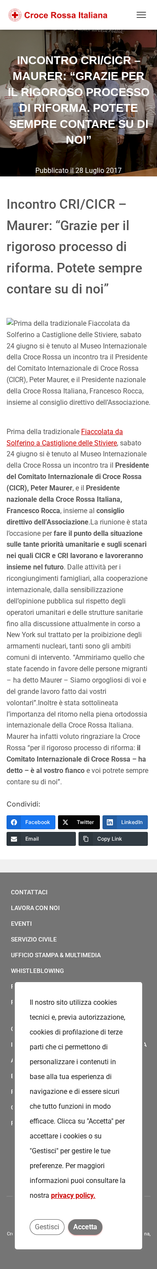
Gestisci (47, 1227)
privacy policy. (73, 1195)
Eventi (21, 923)
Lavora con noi (35, 907)
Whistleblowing (37, 970)
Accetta (85, 1227)
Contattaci (29, 892)
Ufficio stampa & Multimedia (56, 955)
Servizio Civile (34, 939)
